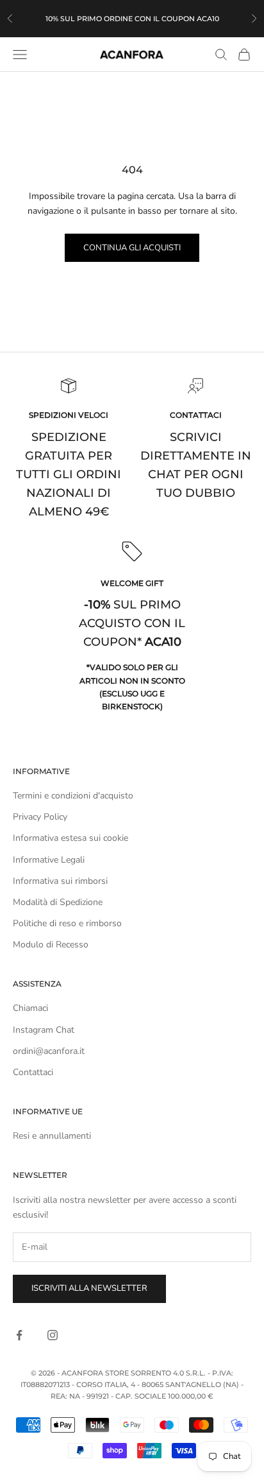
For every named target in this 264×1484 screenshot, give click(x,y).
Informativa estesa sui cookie (70, 838)
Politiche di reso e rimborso (67, 923)
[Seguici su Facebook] (19, 1335)
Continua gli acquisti (132, 248)
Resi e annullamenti (52, 1136)
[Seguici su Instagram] (52, 1335)
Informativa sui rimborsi (60, 881)
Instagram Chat (43, 1030)
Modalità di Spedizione (58, 902)
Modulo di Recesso (50, 944)
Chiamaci (30, 1008)
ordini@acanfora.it (49, 1051)
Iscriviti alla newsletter (89, 1288)
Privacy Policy (40, 817)
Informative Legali (49, 860)
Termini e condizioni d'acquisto (73, 795)
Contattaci (33, 1072)
